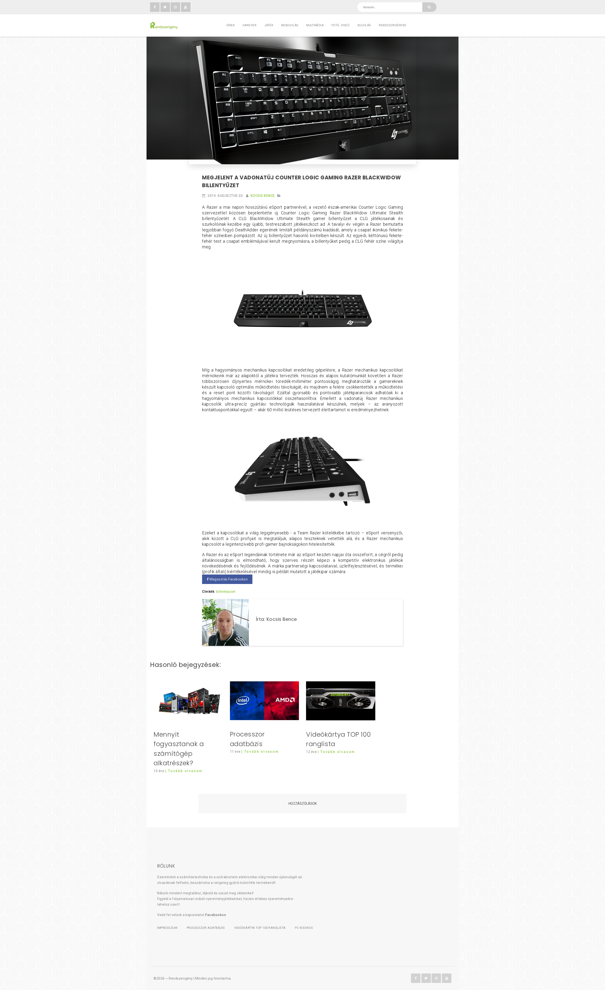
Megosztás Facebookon (228, 579)
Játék (268, 25)
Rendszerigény (181, 978)
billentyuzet (225, 591)
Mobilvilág (289, 25)
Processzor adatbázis (206, 927)
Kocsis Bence (263, 196)
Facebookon (215, 915)
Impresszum (167, 927)
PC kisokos (304, 927)
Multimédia (315, 25)
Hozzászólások (303, 803)
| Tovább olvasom (184, 771)
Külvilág (364, 25)
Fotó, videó (341, 25)
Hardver (250, 25)
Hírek (230, 25)
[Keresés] (429, 7)
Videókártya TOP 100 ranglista (260, 927)
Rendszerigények (392, 25)
